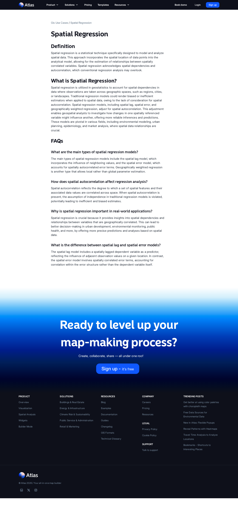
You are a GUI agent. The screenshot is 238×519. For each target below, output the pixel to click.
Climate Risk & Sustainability (75, 414)
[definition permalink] (49, 46)
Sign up (213, 4)
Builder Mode (26, 426)
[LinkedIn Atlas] (21, 490)
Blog (103, 402)
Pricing (88, 4)
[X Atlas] (29, 490)
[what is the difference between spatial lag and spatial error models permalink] (49, 245)
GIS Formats (107, 432)
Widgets (23, 420)
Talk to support (150, 450)
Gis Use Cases (59, 22)
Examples (106, 408)
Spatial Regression (81, 22)
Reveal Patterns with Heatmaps (200, 428)
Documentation (109, 414)
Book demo (181, 4)
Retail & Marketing (69, 426)
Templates (103, 4)
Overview (24, 402)
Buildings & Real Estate (72, 402)
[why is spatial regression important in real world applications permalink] (49, 211)
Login (198, 4)
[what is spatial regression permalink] (49, 81)
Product (50, 4)
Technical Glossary (111, 438)
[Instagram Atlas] (36, 490)
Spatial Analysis (27, 414)
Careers (146, 402)
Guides (104, 420)
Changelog (106, 426)
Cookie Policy (149, 435)
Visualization (25, 408)
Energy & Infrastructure (72, 408)
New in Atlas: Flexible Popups (199, 422)
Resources (120, 4)
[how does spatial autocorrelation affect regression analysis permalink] (49, 182)
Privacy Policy (149, 429)
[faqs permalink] (49, 141)
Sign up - (118, 368)
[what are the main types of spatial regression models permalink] (49, 152)
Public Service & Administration (76, 420)
